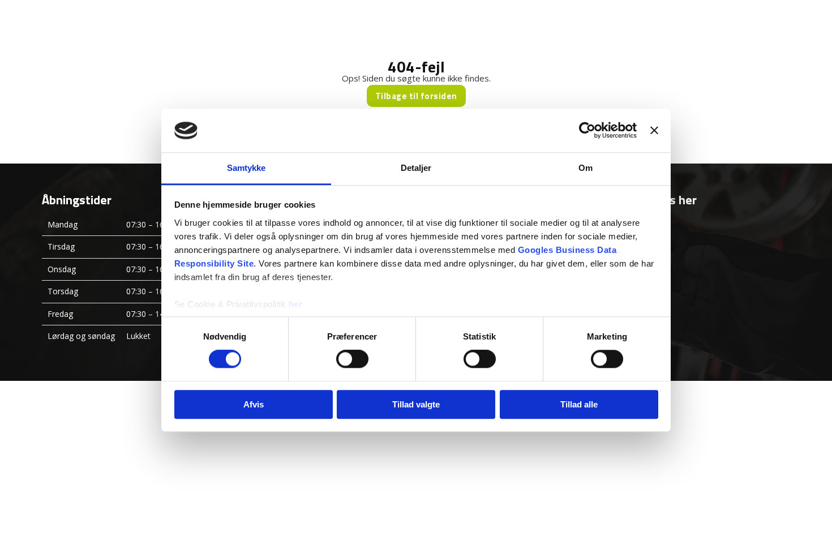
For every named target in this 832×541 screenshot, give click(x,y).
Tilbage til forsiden (416, 95)
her (296, 304)
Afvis (253, 404)
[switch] (352, 359)
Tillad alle (579, 404)
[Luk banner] (654, 131)
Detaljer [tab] (416, 168)
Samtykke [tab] (246, 168)
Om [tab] (585, 168)
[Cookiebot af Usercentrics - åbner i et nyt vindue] (587, 130)
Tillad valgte (416, 404)
